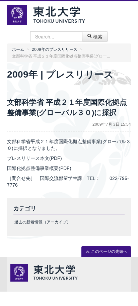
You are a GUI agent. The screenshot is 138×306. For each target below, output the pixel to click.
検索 (97, 36)
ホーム (18, 49)
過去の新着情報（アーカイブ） (42, 222)
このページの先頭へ (108, 251)
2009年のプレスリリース (54, 49)
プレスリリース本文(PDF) (34, 158)
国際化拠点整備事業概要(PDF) (39, 168)
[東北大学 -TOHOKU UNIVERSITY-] (59, 14)
